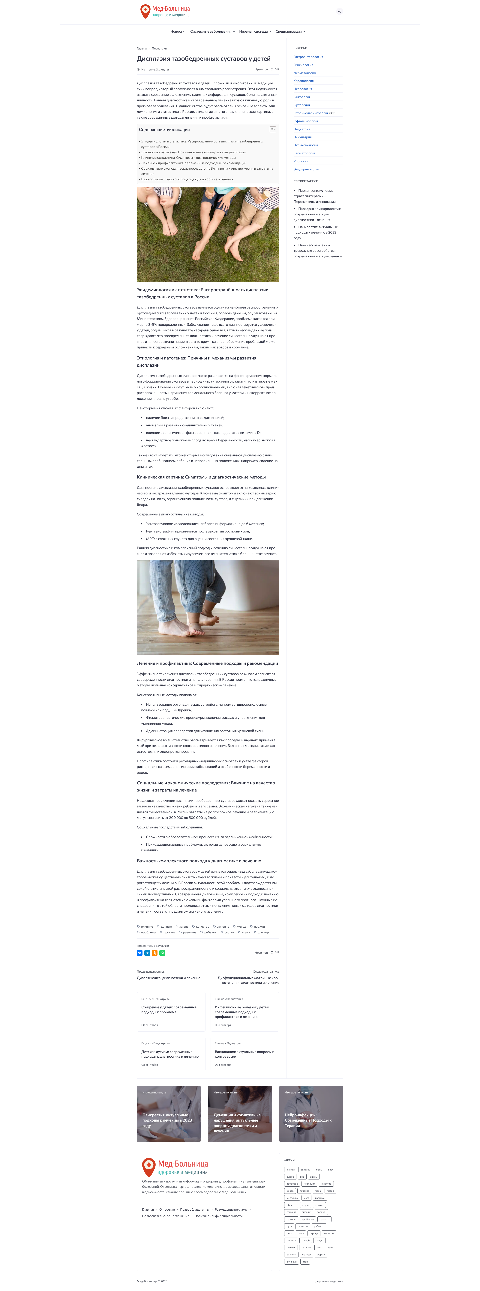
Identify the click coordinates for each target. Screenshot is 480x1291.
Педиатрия (302, 129)
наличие (320, 1197)
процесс (324, 1219)
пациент (291, 1211)
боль (319, 1169)
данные (166, 926)
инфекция (309, 1183)
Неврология (303, 89)
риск (289, 1233)
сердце (314, 1233)
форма (321, 1254)
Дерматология (305, 73)
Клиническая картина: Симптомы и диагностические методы (188, 157)
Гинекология (303, 65)
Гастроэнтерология (308, 57)
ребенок (210, 932)
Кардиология (304, 81)
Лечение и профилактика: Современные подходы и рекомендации (193, 163)
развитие (189, 932)
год (302, 1176)
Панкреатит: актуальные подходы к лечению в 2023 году (316, 232)
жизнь (183, 926)
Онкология (302, 97)
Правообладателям (194, 1209)
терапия (306, 1247)
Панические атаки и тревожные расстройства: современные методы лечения (318, 250)
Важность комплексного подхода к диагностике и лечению (187, 179)
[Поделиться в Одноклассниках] (155, 953)
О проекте (167, 1209)
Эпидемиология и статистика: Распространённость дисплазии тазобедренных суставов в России (202, 144)
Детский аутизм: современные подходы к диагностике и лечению (170, 1054)
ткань (246, 932)
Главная (148, 1209)
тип (318, 1247)
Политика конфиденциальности (219, 1216)
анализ (291, 1169)
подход (259, 926)
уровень (291, 1254)
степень (291, 1247)
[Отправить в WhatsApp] (162, 953)
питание (306, 1211)
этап (305, 1261)
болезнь (305, 1169)
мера (318, 1190)
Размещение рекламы (231, 1209)
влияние (147, 926)
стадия (319, 1240)
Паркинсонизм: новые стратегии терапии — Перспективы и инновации (315, 195)
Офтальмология (306, 121)
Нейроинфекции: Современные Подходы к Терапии (308, 1120)
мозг (306, 1197)
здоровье (292, 1183)
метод (241, 926)
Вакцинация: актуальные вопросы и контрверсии (244, 1054)
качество (202, 926)
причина (291, 1219)
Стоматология (304, 153)
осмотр (319, 1204)
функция (292, 1261)
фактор (263, 932)
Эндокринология (307, 169)
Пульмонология (306, 145)
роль (301, 1233)
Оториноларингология (314, 113)
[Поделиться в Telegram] (147, 953)
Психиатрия (303, 137)
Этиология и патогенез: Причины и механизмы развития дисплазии (193, 152)
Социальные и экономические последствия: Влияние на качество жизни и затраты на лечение (207, 171)
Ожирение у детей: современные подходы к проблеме (168, 1009)
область (291, 1204)
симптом (329, 1233)
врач (331, 1169)
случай (306, 1240)
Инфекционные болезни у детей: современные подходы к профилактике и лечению (242, 1012)
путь (289, 1226)
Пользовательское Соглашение (165, 1216)
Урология (301, 161)
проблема (148, 932)
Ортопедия (302, 105)
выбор (290, 1176)
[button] (271, 130)
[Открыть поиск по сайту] (339, 11)
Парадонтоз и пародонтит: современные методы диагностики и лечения (317, 214)
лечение (223, 926)
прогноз (170, 932)
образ (305, 1204)
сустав (229, 932)
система (291, 1240)
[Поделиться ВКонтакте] (139, 953)
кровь (290, 1190)
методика (292, 1197)
